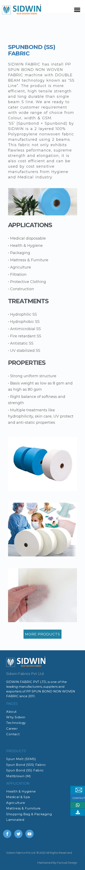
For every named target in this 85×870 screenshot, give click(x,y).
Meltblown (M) (18, 776)
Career (12, 728)
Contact (13, 734)
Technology (16, 723)
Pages (12, 704)
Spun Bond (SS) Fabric (25, 770)
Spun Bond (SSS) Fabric (26, 765)
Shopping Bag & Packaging (29, 814)
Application (18, 783)
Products (16, 751)
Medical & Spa (18, 797)
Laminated (15, 820)
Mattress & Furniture (23, 808)
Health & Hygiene (21, 791)
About (11, 712)
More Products (42, 634)
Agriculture (15, 803)
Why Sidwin (15, 717)
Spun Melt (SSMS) (21, 759)
